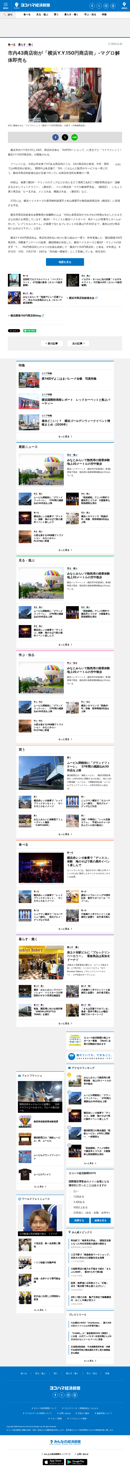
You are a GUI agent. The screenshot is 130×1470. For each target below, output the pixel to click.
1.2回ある (78, 1196)
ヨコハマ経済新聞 (32, 5)
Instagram (106, 6)
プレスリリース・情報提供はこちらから (81, 1408)
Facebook (92, 6)
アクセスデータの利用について (38, 1413)
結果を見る (101, 1220)
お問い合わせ (65, 1413)
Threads (113, 6)
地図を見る (65, 262)
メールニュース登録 (78, 1418)
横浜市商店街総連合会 (81, 297)
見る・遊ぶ (42, 14)
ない (75, 1191)
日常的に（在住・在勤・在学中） (92, 1212)
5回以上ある (80, 1207)
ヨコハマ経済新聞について (45, 1408)
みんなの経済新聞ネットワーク (65, 1442)
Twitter (99, 6)
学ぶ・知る (90, 14)
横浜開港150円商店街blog (25, 315)
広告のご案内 (83, 1413)
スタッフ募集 (56, 1418)
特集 (104, 14)
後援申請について (104, 1413)
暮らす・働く (71, 14)
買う (56, 14)
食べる (27, 14)
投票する (79, 1220)
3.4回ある (79, 1201)
